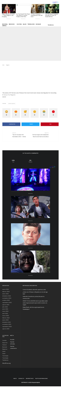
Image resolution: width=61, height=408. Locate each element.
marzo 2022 (5, 315)
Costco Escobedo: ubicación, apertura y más (34, 289)
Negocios (11, 24)
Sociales (38, 24)
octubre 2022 (6, 300)
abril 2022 (5, 313)
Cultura (19, 24)
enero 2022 (5, 320)
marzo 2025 (5, 289)
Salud (24, 24)
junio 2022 (5, 309)
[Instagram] (31, 374)
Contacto (21, 378)
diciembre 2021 (6, 322)
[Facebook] (29, 374)
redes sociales (12, 103)
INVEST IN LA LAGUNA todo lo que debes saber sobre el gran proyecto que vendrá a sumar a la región (35, 303)
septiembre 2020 (7, 326)
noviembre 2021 (6, 324)
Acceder (12, 339)
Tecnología (31, 24)
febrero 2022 (6, 317)
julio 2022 (5, 307)
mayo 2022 (5, 311)
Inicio (15, 378)
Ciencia (4, 25)
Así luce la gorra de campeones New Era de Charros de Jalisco (40, 134)
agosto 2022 (5, 304)
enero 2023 (5, 293)
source (4, 96)
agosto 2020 (5, 328)
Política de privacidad (41, 378)
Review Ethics (29, 378)
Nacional (5, 24)
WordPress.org (6, 363)
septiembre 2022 (7, 302)
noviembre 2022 (6, 298)
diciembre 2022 (6, 296)
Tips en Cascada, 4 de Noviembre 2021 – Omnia (19, 134)
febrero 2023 (6, 291)
